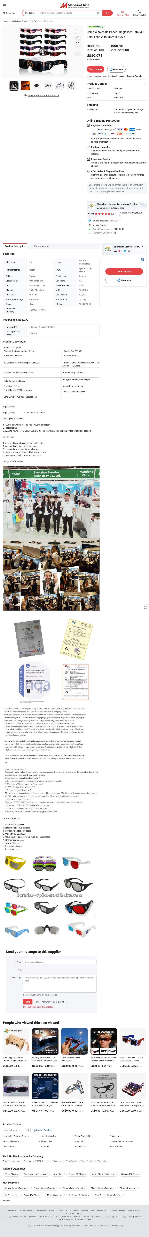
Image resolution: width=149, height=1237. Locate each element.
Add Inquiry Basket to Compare (43, 95)
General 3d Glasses (32, 1195)
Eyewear (37, 21)
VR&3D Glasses (10, 1141)
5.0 (116, 251)
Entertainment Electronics (35, 1174)
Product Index (133, 1211)
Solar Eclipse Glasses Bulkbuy (108, 1195)
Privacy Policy (117, 1225)
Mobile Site (70, 1213)
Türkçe (60, 1219)
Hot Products (12, 1211)
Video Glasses (11, 1174)
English (23, 1216)
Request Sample (134, 76)
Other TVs (57, 1174)
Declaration (104, 1225)
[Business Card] (142, 259)
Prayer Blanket (117, 1146)
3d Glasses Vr (11, 1195)
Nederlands (96, 1216)
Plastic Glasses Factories (102, 1188)
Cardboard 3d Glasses (79, 1195)
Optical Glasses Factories (45, 1188)
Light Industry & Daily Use (21, 21)
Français (53, 1216)
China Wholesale (71, 1211)
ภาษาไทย (138, 1216)
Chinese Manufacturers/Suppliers (49, 1211)
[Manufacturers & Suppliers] (74, 5)
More (5, 1200)
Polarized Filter (45, 1141)
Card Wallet (44, 1146)
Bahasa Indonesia (84, 1219)
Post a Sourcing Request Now (38, 1006)
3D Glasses (48, 21)
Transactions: (130, 214)
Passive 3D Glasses (77, 1174)
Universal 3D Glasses (130, 1174)
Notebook (78, 1141)
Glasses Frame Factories (74, 1188)
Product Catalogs (44, 1130)
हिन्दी (130, 1216)
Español (32, 1216)
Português (43, 1216)
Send (28, 1001)
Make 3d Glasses (54, 1195)
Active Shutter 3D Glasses (103, 1174)
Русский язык (65, 1216)
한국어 (114, 1216)
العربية (106, 1216)
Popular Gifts (80, 1146)
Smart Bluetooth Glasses (121, 1141)
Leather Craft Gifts (47, 1136)
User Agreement (91, 1225)
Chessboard (8, 1146)
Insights (80, 1213)
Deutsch (86, 1216)
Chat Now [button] (118, 69)
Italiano (77, 1216)
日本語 (123, 1216)
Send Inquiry (95, 69)
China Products (26, 1211)
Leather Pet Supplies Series (15, 1136)
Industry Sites (102, 1211)
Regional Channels (117, 1211)
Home (5, 21)
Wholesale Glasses (128, 1188)
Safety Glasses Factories (16, 1188)
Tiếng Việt (70, 1219)
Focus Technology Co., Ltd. (55, 1225)
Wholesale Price (87, 1211)
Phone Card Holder (83, 1136)
